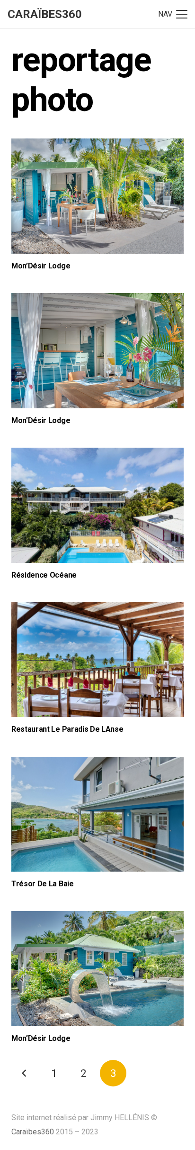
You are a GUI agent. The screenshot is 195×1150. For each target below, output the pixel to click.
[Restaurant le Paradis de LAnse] (97, 660)
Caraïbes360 (32, 1131)
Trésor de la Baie (42, 883)
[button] (173, 14)
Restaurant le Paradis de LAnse (67, 729)
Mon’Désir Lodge (40, 265)
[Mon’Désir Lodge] (97, 196)
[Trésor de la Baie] (97, 814)
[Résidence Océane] (97, 505)
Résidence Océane (44, 575)
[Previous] (24, 1073)
